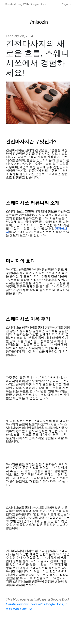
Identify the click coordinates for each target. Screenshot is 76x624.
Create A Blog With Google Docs (25, 4)
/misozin (39, 22)
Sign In (66, 4)
